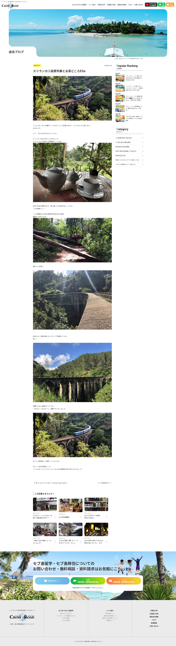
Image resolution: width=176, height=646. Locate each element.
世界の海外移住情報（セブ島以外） (126, 151)
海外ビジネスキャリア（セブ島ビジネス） (127, 160)
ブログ (130, 4)
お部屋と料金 (111, 4)
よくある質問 (66, 620)
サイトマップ (30, 624)
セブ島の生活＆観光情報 (123, 142)
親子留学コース (110, 613)
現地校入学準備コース (110, 616)
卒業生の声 (101, 4)
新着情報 (154, 623)
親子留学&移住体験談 (122, 147)
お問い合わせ (138, 4)
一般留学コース (110, 620)
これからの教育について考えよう (125, 164)
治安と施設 (66, 618)
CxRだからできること (66, 613)
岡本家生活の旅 (120, 155)
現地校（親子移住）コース (110, 618)
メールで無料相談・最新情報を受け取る (124, 581)
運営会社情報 (121, 4)
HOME (12, 624)
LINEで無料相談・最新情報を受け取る (88, 581)
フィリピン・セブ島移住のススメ (66, 616)
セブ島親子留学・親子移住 (123, 138)
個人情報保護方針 (20, 624)
